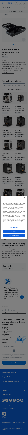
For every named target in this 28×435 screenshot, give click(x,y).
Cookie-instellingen (13, 228)
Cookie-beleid (14, 224)
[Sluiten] (24, 197)
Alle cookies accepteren (13, 236)
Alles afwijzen (13, 232)
